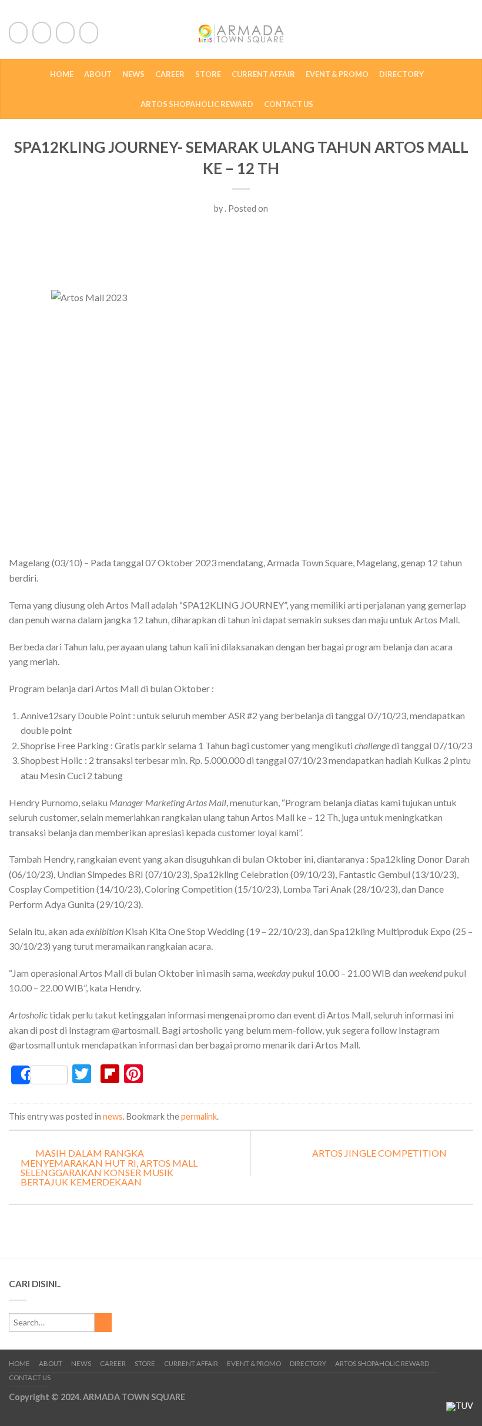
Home (61, 74)
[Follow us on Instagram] (65, 33)
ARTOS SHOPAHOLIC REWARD (196, 104)
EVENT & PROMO (337, 74)
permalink (199, 1116)
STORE (208, 74)
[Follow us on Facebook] (18, 33)
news (113, 1116)
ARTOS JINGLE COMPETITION (380, 1152)
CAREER (170, 74)
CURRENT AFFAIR (263, 74)
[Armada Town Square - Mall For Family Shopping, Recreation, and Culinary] (241, 29)
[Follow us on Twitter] (41, 33)
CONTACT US (288, 104)
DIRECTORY (401, 74)
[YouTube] (88, 33)
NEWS (133, 74)
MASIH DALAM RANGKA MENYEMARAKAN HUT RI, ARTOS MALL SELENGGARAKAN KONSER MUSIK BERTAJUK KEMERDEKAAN (109, 1167)
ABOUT (98, 74)
